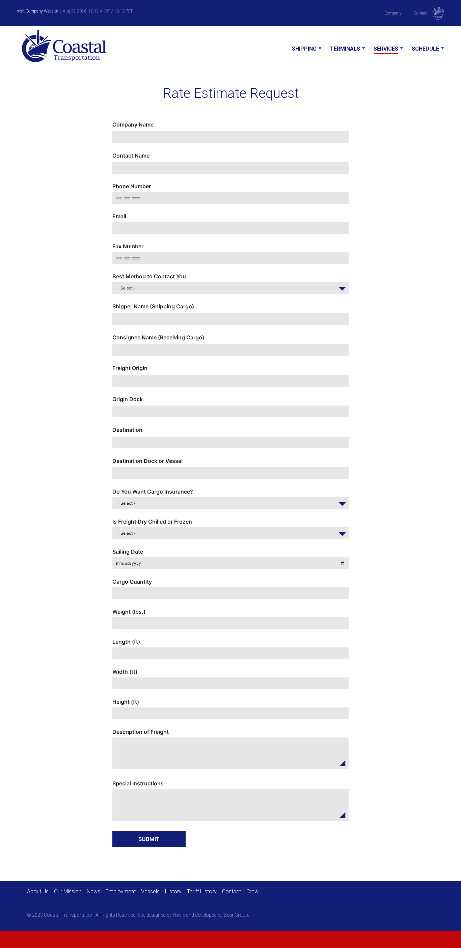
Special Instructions (138, 783)
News (93, 891)
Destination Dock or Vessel (147, 460)
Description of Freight (140, 731)
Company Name (133, 124)
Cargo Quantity (132, 581)
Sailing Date (127, 551)
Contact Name (131, 155)
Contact (421, 13)
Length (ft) (126, 641)
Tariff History (202, 891)
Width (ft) (124, 671)
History (173, 891)
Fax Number (127, 246)
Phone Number (131, 186)
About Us (38, 891)
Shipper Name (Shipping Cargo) (153, 306)
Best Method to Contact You (149, 276)
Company (393, 13)
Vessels (150, 891)
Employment (121, 891)
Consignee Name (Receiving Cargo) (158, 337)
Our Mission (67, 891)
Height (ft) (125, 701)
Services (386, 49)
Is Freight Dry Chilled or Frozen (152, 521)
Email (119, 216)
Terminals (345, 49)
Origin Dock (127, 399)
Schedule (425, 49)
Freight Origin (129, 368)
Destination (127, 429)
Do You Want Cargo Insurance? (152, 491)
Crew (252, 891)
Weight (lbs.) (128, 611)
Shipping (304, 49)
